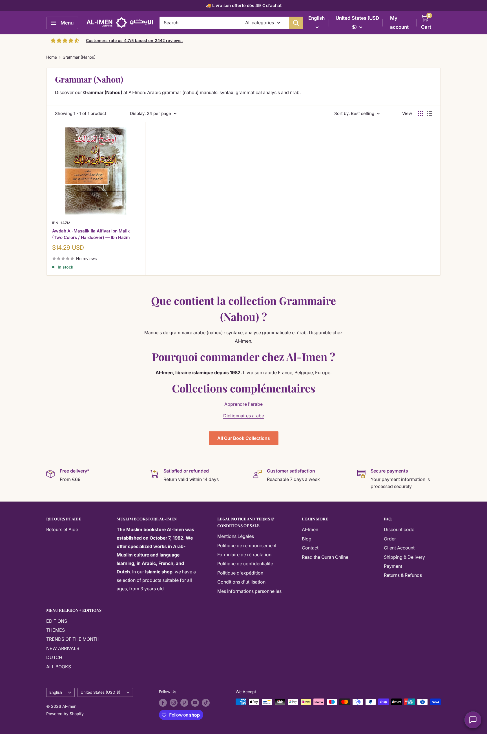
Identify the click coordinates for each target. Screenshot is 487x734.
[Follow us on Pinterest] (184, 702)
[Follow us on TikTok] (206, 702)
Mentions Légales (235, 536)
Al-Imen (310, 529)
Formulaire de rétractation (244, 554)
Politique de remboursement (246, 545)
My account (399, 22)
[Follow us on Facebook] (163, 702)
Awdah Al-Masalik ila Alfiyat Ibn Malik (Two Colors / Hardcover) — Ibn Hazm (91, 234)
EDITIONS (56, 621)
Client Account (399, 548)
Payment (393, 566)
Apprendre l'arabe (243, 404)
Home (51, 57)
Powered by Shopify (65, 713)
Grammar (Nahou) (79, 57)
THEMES (55, 630)
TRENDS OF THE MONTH (72, 639)
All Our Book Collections (243, 438)
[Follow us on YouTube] (195, 702)
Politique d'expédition (240, 573)
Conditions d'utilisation (241, 582)
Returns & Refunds (403, 575)
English (55, 692)
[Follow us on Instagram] (174, 702)
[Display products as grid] (420, 113)
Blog (306, 539)
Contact (310, 548)
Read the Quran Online (325, 557)
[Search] (296, 23)
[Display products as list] (429, 113)
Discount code (399, 529)
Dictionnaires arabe (243, 415)
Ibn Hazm (61, 223)
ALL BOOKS (58, 666)
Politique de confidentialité (245, 563)
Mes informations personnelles (249, 591)
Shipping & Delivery (404, 557)
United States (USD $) (100, 692)
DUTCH (54, 657)
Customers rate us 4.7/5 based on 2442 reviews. (134, 40)
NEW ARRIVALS (62, 648)
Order (390, 539)
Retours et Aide (62, 529)
